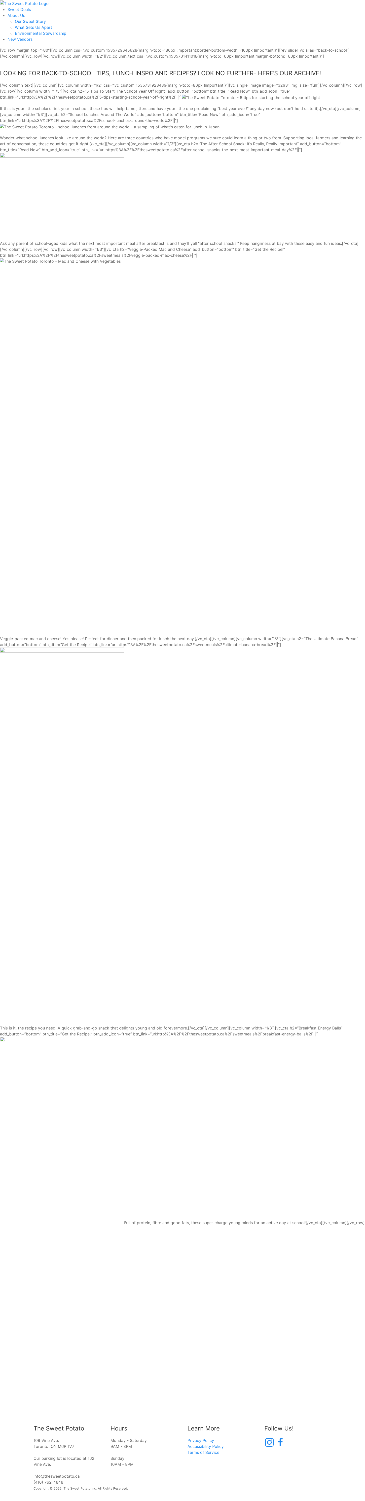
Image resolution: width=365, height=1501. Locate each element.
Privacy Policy (200, 1440)
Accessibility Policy (205, 1446)
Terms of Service (203, 1452)
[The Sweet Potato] (24, 2)
